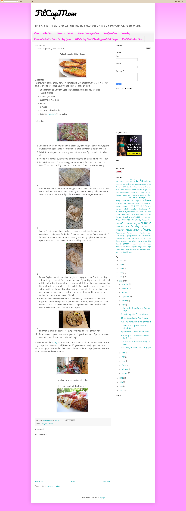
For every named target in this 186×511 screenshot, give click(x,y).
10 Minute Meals (122, 181)
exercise (148, 198)
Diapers (125, 198)
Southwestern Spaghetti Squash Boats (135, 332)
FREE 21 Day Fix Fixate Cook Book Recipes (136, 348)
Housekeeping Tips (145, 209)
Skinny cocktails (142, 236)
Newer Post (39, 482)
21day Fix (147, 181)
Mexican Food (146, 220)
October (125, 293)
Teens (140, 241)
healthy (148, 206)
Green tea (147, 203)
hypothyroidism (130, 212)
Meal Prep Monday (134, 220)
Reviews (129, 233)
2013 (121, 383)
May (123, 357)
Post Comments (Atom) (52, 486)
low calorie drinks (145, 214)
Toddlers (126, 244)
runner (136, 233)
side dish (134, 236)
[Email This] (66, 420)
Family (118, 201)
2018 (121, 269)
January (125, 373)
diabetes (119, 198)
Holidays (118, 209)
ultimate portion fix (138, 244)
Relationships (120, 233)
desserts (143, 195)
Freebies (119, 203)
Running (142, 233)
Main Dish (136, 217)
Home (36, 33)
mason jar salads (146, 217)
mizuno (118, 224)
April (123, 361)
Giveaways (131, 203)
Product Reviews (132, 230)
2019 (121, 265)
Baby (123, 187)
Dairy (129, 195)
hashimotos (126, 206)
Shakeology (125, 33)
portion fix (147, 226)
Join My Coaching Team (132, 39)
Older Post (106, 482)
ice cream (139, 212)
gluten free (139, 203)
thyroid (118, 244)
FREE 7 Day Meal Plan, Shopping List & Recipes (96, 39)
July (123, 305)
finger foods (139, 201)
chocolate (119, 192)
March (124, 365)
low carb (119, 217)
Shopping (128, 236)
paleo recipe (125, 226)
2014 (121, 378)
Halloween (119, 206)
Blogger (102, 498)
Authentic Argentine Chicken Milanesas (135, 314)
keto (146, 212)
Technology (132, 241)
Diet (129, 198)
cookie (138, 192)
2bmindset (119, 184)
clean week (125, 192)
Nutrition (146, 223)
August (124, 301)
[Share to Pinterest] (74, 420)
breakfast (128, 190)
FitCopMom (56, 13)
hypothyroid (120, 212)
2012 (121, 387)
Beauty (129, 187)
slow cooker (127, 238)
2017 (121, 273)
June (124, 353)
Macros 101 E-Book (64, 33)
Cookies (142, 192)
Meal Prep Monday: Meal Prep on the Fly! (136, 322)
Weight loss (142, 247)
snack (149, 238)
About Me (47, 33)
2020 (121, 261)
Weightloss (133, 249)
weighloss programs (130, 247)
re (141, 230)
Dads (125, 195)
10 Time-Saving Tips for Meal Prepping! (134, 318)
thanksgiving (147, 241)
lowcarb (125, 217)
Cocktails (132, 192)
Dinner (135, 198)
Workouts (129, 252)
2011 (121, 391)
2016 (121, 277)
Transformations (110, 33)
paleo (118, 226)
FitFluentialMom (48, 420)
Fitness (148, 201)
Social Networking (121, 241)
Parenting (135, 226)
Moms (123, 223)
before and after (138, 187)
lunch (131, 217)
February (125, 369)
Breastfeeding (137, 190)
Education (141, 198)
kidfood (133, 214)
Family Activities (128, 201)
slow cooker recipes (138, 238)
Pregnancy (120, 230)
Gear (124, 203)
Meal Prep (121, 220)
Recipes (50, 424)
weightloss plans (142, 249)
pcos (141, 226)
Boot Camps (120, 190)
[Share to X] (70, 420)
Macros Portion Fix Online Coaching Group (52, 39)
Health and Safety (138, 206)
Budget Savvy (147, 190)
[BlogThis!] (68, 420)
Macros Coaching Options (88, 33)
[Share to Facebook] (72, 420)
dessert (136, 195)
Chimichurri (52, 114)
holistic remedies (130, 209)
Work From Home (121, 252)
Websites (119, 247)
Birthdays (148, 187)
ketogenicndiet (125, 214)
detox (149, 195)
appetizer (138, 184)
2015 (121, 281)
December (125, 285)
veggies (149, 244)
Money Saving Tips (133, 224)
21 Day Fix (56, 343)
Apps (143, 184)
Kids (137, 214)
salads (149, 233)
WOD (149, 249)
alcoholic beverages (128, 184)
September (126, 297)
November (125, 289)
